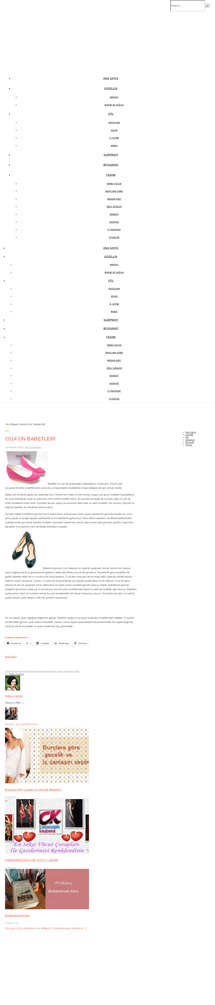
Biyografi (110, 164)
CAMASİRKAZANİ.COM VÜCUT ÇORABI (31, 860)
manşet (114, 214)
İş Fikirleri (114, 229)
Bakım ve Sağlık (114, 105)
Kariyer (114, 222)
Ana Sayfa (110, 78)
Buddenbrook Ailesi (17, 915)
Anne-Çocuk (114, 183)
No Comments (33, 447)
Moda (114, 145)
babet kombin (31, 671)
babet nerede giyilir (60, 671)
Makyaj (114, 97)
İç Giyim (114, 138)
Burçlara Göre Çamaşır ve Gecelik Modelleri (33, 789)
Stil (111, 113)
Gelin (114, 130)
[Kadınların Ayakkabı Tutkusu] (11, 719)
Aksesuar (114, 122)
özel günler (114, 206)
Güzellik (110, 88)
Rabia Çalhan (16, 674)
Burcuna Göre (114, 191)
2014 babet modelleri (15, 671)
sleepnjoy (111, 154)
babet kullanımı (44, 671)
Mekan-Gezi (114, 199)
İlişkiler (114, 237)
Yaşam (111, 175)
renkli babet (74, 671)
